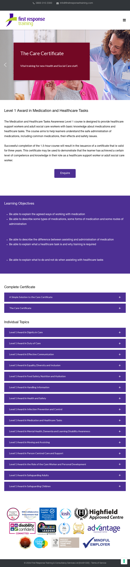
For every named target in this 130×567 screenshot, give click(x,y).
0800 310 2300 (44, 3)
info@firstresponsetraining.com (76, 3)
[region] (65, 65)
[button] (5, 65)
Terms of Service (98, 563)
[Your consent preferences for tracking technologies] (124, 561)
